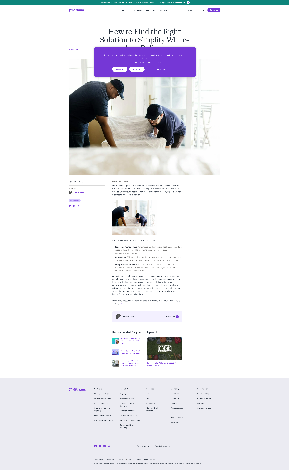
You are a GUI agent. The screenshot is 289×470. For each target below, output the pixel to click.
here (122, 304)
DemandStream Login (204, 398)
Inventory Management (102, 398)
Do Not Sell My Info (149, 459)
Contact (189, 10)
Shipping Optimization (127, 411)
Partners (174, 403)
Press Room (175, 394)
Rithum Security (176, 422)
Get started (214, 10)
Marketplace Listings (101, 394)
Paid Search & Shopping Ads (104, 420)
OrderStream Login (203, 394)
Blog (147, 398)
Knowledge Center (162, 446)
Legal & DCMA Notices (134, 459)
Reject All (120, 69)
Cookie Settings (98, 459)
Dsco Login (200, 403)
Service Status (143, 446)
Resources (150, 10)
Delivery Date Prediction (128, 415)
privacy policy (157, 62)
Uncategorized (74, 200)
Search (203, 10)
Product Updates (177, 408)
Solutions (138, 10)
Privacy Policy (121, 459)
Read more (170, 316)
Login (197, 10)
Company (163, 10)
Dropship (123, 394)
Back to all (74, 49)
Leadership (175, 398)
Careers (174, 413)
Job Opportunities (177, 417)
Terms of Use (110, 459)
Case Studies (150, 403)
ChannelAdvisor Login (204, 408)
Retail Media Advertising (103, 415)
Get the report (180, 3)
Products (125, 10)
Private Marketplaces (127, 398)
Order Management (101, 403)
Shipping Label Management (130, 420)
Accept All (137, 69)
